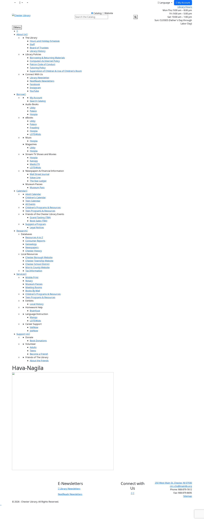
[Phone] (27, 2)
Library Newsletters (69, 488)
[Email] (21, 2)
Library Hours (184, 6)
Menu (18, 27)
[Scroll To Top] (0, 505)
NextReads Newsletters (70, 494)
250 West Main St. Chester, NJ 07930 (173, 482)
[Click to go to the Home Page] (21, 15)
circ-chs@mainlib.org (181, 486)
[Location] (14, 2)
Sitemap (187, 496)
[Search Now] (135, 17)
